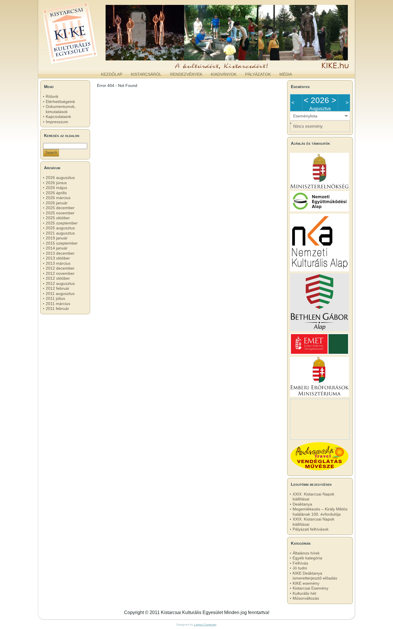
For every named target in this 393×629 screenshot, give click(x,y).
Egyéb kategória (307, 558)
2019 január (57, 238)
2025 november (60, 213)
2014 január (57, 248)
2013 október (58, 258)
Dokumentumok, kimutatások (61, 109)
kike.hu (85, 63)
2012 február (57, 288)
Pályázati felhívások (311, 529)
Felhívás (300, 563)
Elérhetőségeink (60, 101)
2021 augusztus (60, 233)
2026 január (57, 203)
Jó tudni (300, 568)
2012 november (60, 273)
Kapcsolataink (58, 116)
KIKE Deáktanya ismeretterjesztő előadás (315, 576)
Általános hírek (306, 553)
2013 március (58, 263)
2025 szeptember (62, 223)
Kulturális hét (304, 593)
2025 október (58, 218)
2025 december (60, 207)
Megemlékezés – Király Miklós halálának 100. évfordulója (320, 511)
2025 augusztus (60, 228)
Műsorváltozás (306, 598)
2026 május (56, 187)
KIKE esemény (306, 583)
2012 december (60, 268)
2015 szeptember (62, 243)
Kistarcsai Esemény (310, 588)
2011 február (57, 308)
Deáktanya (302, 504)
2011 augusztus (60, 293)
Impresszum (57, 121)
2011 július (55, 298)
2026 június (56, 182)
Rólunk (52, 96)
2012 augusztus (60, 283)
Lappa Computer (205, 624)
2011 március (58, 303)
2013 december (60, 253)
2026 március (58, 197)
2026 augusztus (60, 177)
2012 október (58, 278)
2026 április (56, 192)
